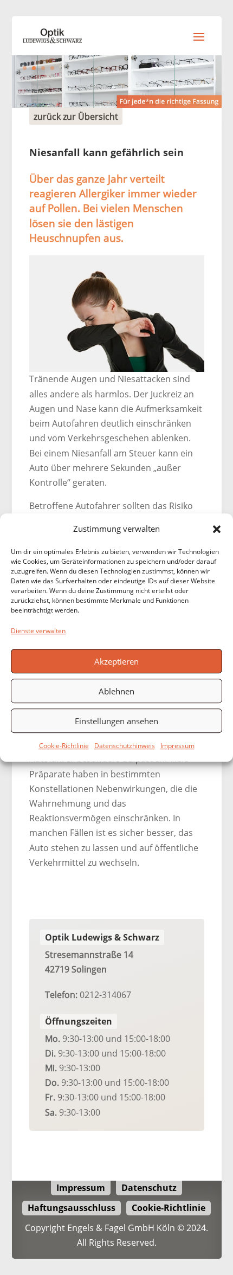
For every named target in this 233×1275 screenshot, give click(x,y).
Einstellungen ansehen (116, 721)
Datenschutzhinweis (124, 746)
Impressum (177, 746)
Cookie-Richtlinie (64, 746)
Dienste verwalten (38, 630)
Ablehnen (116, 691)
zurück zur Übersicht (76, 117)
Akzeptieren (116, 661)
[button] (216, 529)
